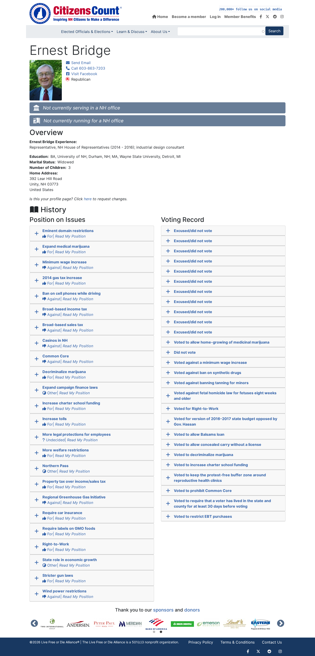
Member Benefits (240, 16)
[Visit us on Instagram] (282, 16)
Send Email (80, 62)
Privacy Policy (200, 642)
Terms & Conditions (237, 642)
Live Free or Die (101, 642)
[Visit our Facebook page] (261, 16)
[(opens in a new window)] (54, 624)
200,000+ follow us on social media (250, 9)
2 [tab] (161, 632)
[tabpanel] (158, 624)
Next (280, 624)
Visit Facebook (83, 73)
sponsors (163, 610)
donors (192, 610)
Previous (34, 624)
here (88, 199)
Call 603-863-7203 (87, 68)
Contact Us (272, 642)
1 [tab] (154, 632)
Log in (215, 16)
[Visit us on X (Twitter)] (267, 16)
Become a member (189, 16)
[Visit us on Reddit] (275, 16)
